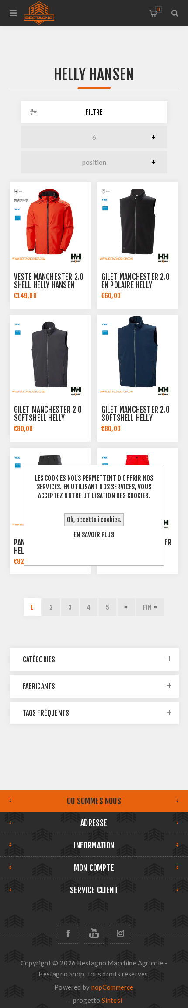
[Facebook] (68, 933)
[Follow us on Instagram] (120, 933)
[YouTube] (94, 933)
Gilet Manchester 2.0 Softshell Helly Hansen (48, 418)
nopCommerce (112, 987)
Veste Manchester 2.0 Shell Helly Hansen (49, 281)
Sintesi (112, 1000)
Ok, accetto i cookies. (94, 520)
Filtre (94, 112)
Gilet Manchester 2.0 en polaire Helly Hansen (135, 285)
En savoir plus (94, 535)
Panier (158, 9)
